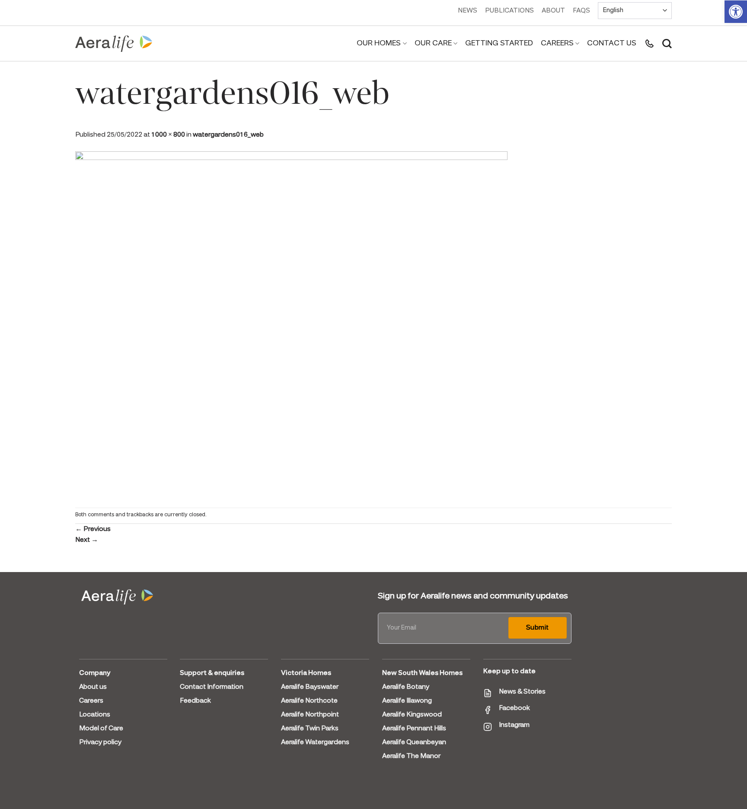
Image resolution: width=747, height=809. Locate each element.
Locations (94, 714)
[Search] (667, 44)
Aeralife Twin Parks (309, 728)
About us (93, 687)
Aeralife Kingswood (412, 714)
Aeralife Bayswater (309, 687)
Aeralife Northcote (309, 700)
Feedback (195, 700)
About (553, 10)
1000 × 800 (168, 134)
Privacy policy (100, 742)
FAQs (581, 10)
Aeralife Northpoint (310, 714)
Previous (93, 529)
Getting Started (499, 43)
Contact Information (211, 687)
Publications (509, 10)
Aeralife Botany (405, 687)
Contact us (611, 43)
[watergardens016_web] (291, 323)
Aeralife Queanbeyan (414, 742)
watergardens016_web (228, 134)
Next (86, 540)
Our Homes (379, 43)
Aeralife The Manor (411, 756)
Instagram (514, 725)
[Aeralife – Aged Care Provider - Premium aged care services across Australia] (114, 43)
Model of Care (101, 728)
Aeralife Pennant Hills (414, 728)
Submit (537, 627)
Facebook (514, 708)
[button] (736, 11)
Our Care (433, 43)
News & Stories (522, 691)
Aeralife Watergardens (315, 742)
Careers (557, 43)
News (467, 10)
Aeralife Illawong (407, 700)
